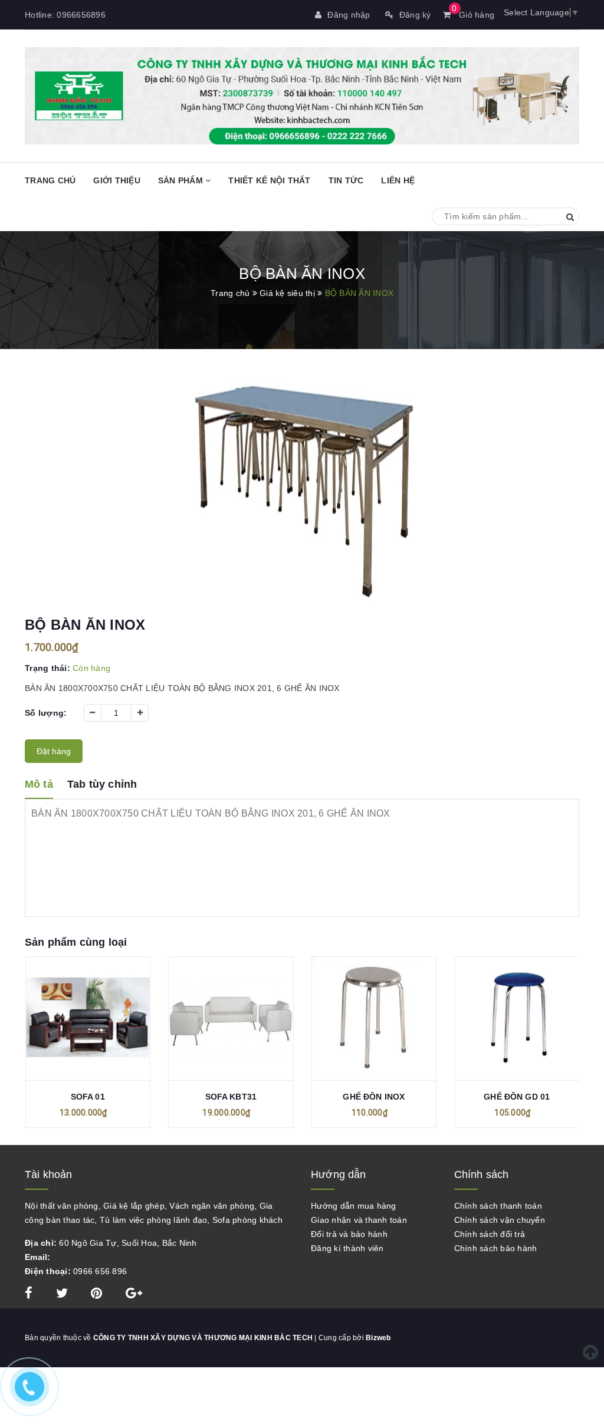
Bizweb (378, 1338)
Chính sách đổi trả (490, 1234)
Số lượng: (46, 713)
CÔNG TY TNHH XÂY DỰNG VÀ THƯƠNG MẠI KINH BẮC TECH (203, 1338)
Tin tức (346, 180)
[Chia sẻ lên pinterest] (98, 1294)
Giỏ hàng (473, 14)
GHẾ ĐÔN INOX (374, 1096)
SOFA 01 (88, 1096)
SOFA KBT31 (231, 1096)
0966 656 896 (100, 1271)
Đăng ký (415, 14)
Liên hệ (398, 180)
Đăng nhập (348, 14)
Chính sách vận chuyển (499, 1220)
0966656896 (81, 14)
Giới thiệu (116, 180)
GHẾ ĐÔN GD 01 (517, 1096)
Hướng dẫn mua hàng (353, 1205)
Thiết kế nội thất (269, 180)
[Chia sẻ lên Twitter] (63, 1294)
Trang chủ (50, 180)
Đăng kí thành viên (347, 1248)
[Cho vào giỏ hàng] (88, 1022)
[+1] (134, 1294)
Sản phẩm (181, 180)
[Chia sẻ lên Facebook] (30, 1294)
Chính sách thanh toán (498, 1205)
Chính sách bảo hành (495, 1248)
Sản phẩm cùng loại (76, 942)
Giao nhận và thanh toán (359, 1220)
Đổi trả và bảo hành (349, 1234)
